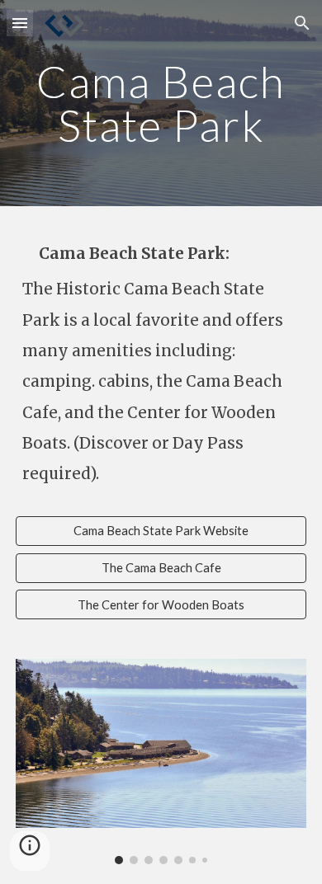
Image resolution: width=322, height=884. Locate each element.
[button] (20, 22)
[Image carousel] (161, 761)
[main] (161, 103)
